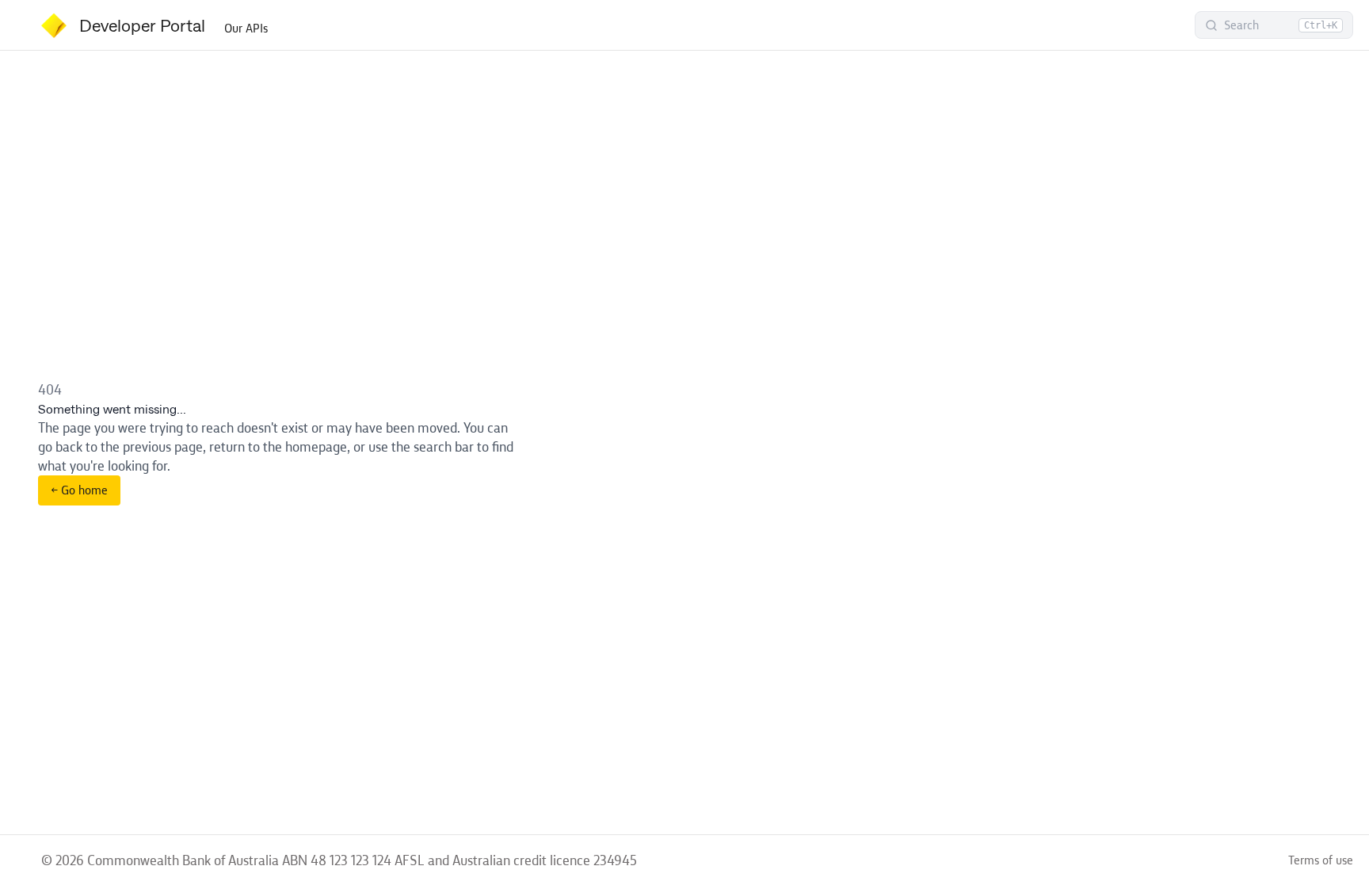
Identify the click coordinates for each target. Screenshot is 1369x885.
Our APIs (246, 28)
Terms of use (1320, 860)
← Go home (79, 490)
